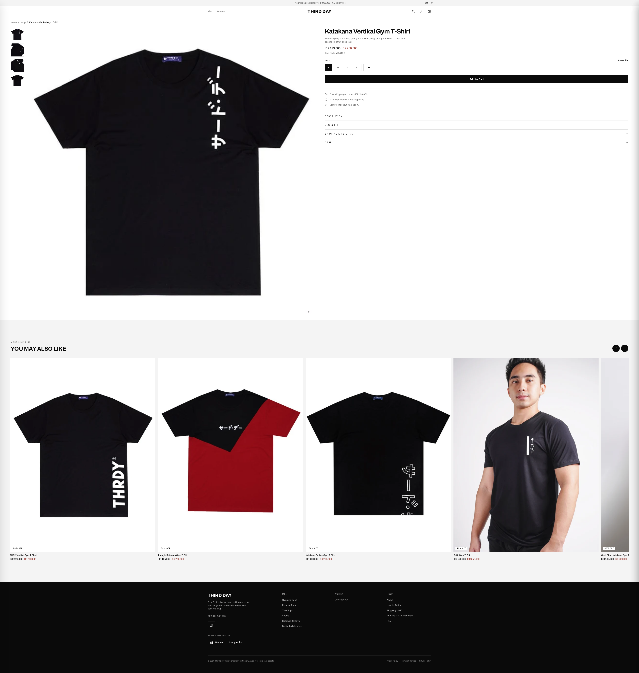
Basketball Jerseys (292, 626)
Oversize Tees (289, 600)
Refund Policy (425, 661)
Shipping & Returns (339, 133)
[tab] (17, 34)
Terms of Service (408, 661)
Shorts (285, 615)
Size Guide (622, 60)
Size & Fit (331, 125)
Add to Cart (476, 79)
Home (14, 22)
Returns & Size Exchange (400, 615)
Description (334, 116)
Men (210, 11)
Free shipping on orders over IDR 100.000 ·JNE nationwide (319, 3)
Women (221, 11)
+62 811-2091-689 (217, 616)
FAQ (389, 621)
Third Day (319, 11)
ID (432, 3)
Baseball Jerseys (291, 621)
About (390, 600)
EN (426, 3)
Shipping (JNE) (394, 610)
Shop (23, 22)
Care (328, 142)
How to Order (394, 605)
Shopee (219, 642)
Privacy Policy (392, 661)
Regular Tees (289, 605)
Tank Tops (287, 610)
